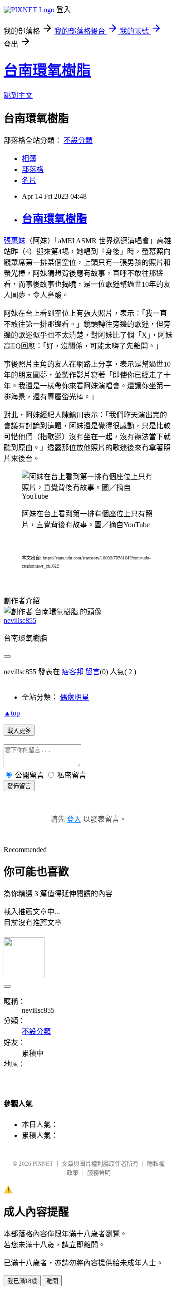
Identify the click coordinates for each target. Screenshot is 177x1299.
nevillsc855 (20, 620)
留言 (92, 672)
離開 (52, 1281)
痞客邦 (73, 672)
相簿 (29, 158)
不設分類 (78, 140)
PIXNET (43, 1163)
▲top (12, 713)
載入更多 (19, 730)
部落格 (33, 169)
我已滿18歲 (22, 1281)
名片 (29, 180)
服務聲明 (99, 1172)
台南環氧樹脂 (47, 70)
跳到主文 (18, 95)
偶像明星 (74, 697)
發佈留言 (19, 786)
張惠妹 (14, 241)
